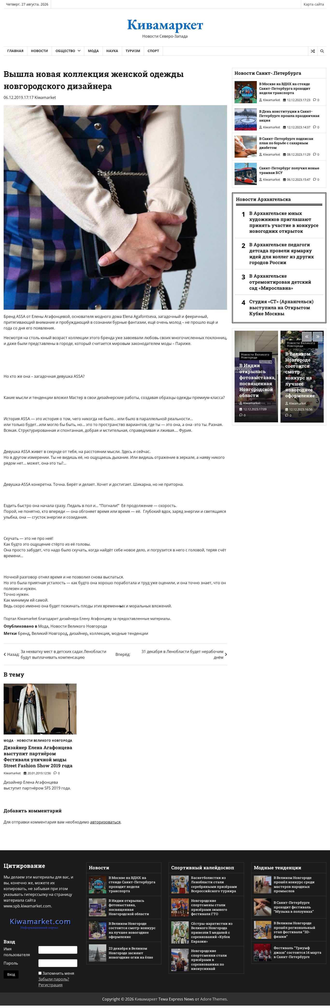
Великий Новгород (49, 633)
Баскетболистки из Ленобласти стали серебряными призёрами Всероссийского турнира (214, 884)
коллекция (99, 633)
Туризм (133, 50)
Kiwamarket (45, 97)
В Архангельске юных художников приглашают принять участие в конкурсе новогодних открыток (283, 222)
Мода (93, 50)
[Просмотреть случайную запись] (312, 51)
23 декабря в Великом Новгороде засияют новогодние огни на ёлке (131, 953)
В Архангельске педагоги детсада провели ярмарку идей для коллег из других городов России (281, 253)
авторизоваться (105, 822)
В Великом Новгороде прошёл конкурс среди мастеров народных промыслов (294, 884)
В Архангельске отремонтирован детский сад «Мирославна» (280, 282)
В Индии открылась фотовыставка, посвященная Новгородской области (257, 380)
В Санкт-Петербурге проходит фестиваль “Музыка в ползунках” (294, 907)
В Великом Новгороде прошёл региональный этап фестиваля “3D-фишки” (294, 930)
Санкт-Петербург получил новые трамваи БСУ (289, 170)
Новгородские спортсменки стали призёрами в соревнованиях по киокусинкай (209, 959)
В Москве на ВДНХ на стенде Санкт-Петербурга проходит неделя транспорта (284, 88)
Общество (65, 50)
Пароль (11, 963)
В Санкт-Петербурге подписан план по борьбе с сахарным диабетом (286, 143)
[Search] (321, 51)
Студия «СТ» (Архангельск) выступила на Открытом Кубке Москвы (281, 307)
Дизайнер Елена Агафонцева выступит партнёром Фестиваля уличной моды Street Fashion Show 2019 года (38, 756)
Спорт (153, 50)
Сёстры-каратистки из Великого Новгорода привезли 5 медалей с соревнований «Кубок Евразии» (211, 932)
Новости (39, 50)
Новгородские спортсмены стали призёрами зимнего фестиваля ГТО (209, 907)
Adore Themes (213, 999)
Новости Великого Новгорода (78, 626)
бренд (23, 633)
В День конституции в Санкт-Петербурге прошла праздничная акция (289, 116)
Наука (112, 50)
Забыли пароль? (53, 979)
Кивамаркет (165, 24)
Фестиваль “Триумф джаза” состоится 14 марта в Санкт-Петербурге (297, 952)
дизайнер (78, 633)
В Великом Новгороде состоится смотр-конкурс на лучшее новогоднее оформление (300, 374)
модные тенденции (130, 633)
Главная (15, 50)
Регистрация (50, 984)
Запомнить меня (58, 973)
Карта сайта (314, 4)
